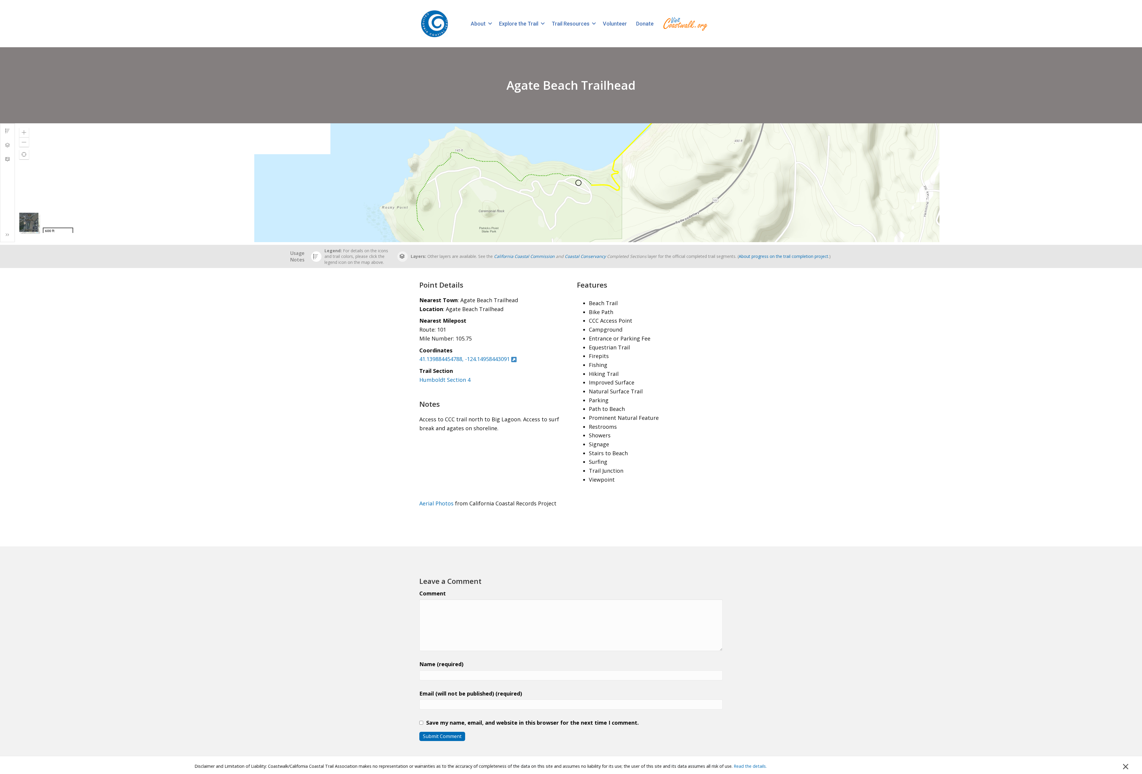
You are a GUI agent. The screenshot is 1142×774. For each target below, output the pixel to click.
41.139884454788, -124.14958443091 (464, 358)
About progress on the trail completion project (783, 256)
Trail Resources (570, 24)
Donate (645, 24)
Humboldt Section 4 (444, 379)
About (478, 24)
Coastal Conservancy (585, 256)
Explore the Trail (518, 24)
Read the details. (750, 766)
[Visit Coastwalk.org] (685, 23)
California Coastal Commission (524, 256)
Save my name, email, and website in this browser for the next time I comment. (532, 722)
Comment (432, 593)
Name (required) (441, 664)
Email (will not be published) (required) (470, 693)
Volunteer (615, 24)
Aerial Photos (436, 503)
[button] (490, 23)
